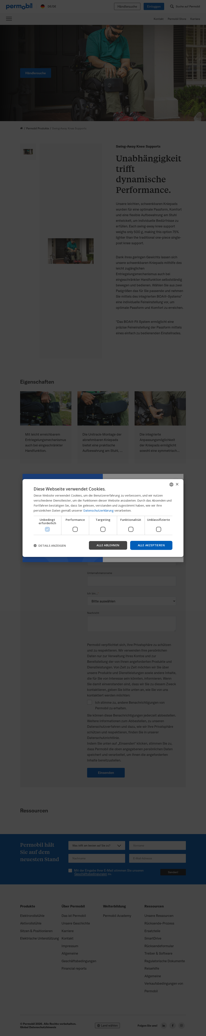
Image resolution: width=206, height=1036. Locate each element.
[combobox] (171, 485)
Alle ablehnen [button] (108, 545)
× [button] (176, 484)
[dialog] (103, 518)
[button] (50, 545)
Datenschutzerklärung (98, 510)
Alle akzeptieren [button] (151, 545)
